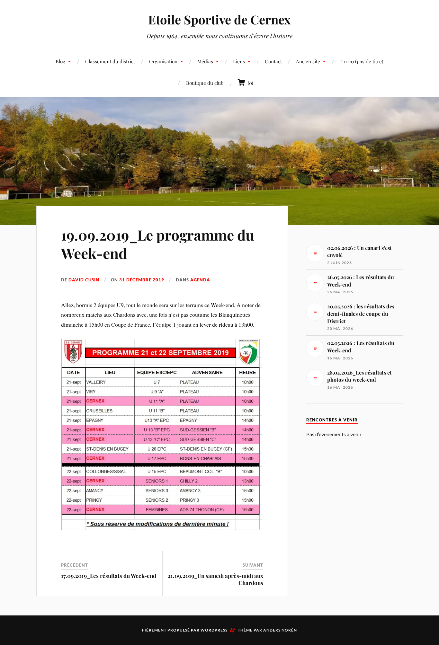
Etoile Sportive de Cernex (219, 19)
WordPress (214, 630)
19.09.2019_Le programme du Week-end (157, 243)
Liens (239, 61)
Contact (273, 61)
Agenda (200, 279)
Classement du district (110, 61)
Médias (205, 61)
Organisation (163, 61)
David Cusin (83, 279)
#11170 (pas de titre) (361, 61)
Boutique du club (205, 82)
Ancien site (308, 61)
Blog (60, 61)
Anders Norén (280, 630)
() (249, 82)
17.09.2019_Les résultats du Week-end (108, 575)
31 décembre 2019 (141, 279)
